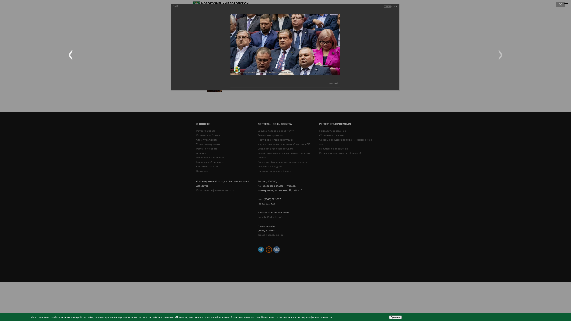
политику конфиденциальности (313, 317)
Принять (395, 317)
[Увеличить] (393, 6)
